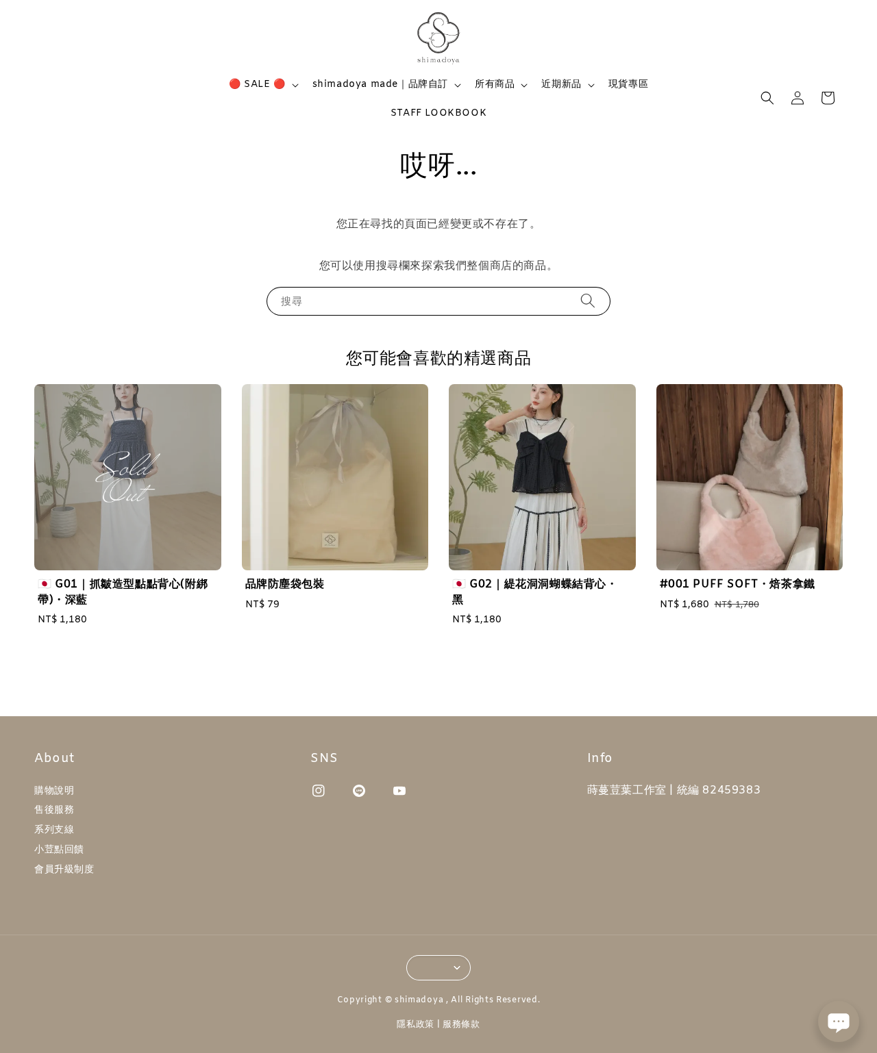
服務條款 (461, 1024)
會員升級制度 (64, 869)
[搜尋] (588, 301)
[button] (767, 98)
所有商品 (495, 85)
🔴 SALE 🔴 (257, 85)
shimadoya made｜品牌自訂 (380, 85)
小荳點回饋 (59, 850)
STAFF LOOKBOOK (438, 113)
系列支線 (54, 830)
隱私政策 (415, 1024)
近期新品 (561, 85)
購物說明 (54, 791)
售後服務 (54, 810)
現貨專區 (628, 84)
